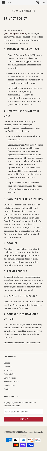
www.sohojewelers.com (15, 33)
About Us (7, 367)
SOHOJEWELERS (23, 10)
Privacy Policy (10, 378)
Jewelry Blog (9, 385)
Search (7, 363)
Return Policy (9, 374)
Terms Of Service (11, 382)
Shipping (8, 370)
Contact (7, 389)
